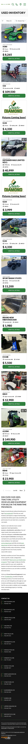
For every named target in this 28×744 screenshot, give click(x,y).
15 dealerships (8, 576)
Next (21, 490)
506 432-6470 (7, 700)
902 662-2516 (7, 708)
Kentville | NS (8, 633)
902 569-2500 (7, 684)
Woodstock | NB (9, 714)
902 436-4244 (7, 692)
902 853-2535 (7, 611)
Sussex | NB (7, 698)
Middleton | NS (9, 650)
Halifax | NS (8, 625)
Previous (8, 490)
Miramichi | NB (9, 658)
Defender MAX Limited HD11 (13, 161)
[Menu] (24, 4)
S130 (5, 123)
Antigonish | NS (9, 601)
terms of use (11, 728)
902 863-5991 (7, 603)
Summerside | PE (9, 690)
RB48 (5, 471)
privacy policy (4, 728)
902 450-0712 (7, 627)
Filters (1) (8, 21)
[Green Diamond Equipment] (6, 4)
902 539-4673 (7, 643)
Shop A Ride (10, 735)
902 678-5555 (7, 635)
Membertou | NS (9, 641)
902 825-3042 (7, 651)
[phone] (16, 4)
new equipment (9, 513)
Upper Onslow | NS (10, 706)
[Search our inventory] (12, 4)
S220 (5, 202)
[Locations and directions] (20, 4)
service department (6, 543)
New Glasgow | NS (10, 674)
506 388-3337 (7, 668)
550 (4, 86)
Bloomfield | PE (9, 609)
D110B (5, 357)
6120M (6, 431)
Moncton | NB (9, 666)
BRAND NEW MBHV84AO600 (10, 318)
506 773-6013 (7, 660)
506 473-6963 (7, 619)
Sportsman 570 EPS (12, 278)
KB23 (5, 394)
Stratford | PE (9, 682)
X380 (5, 46)
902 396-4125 (7, 676)
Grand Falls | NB (9, 617)
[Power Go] (14, 738)
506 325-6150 (7, 716)
